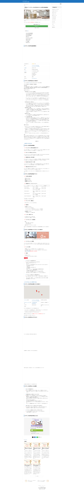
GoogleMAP (29, 82)
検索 (60, 4)
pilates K (36, 26)
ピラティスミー (53, 22)
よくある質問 (27, 41)
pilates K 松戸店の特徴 (28, 35)
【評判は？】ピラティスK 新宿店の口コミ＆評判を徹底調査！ (36, 465)
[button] (36, 291)
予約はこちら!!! (28, 42)
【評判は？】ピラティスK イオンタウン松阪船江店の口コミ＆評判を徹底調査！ (36, 449)
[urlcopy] (41, 437)
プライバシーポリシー (44, 485)
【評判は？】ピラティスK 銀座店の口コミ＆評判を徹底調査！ (28, 465)
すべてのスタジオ (54, 18)
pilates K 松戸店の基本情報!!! (29, 33)
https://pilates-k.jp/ (34, 78)
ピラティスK (26, 439)
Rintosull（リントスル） (27, 302)
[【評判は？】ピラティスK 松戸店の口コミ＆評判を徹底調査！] (36, 437)
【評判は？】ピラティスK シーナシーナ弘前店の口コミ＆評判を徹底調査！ (28, 449)
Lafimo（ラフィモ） (54, 12)
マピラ (53, 24)
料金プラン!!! (27, 36)
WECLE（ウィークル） (54, 15)
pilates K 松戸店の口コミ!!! (29, 34)
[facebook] (34, 437)
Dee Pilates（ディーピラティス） (55, 9)
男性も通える (53, 27)
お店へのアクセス (28, 40)
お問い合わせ (39, 485)
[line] (37, 437)
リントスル (53, 25)
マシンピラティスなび (26, 1)
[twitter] (32, 437)
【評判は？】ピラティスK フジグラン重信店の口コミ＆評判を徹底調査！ (45, 449)
